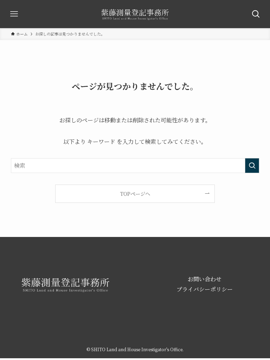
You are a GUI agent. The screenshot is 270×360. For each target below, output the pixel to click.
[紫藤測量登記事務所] (135, 14)
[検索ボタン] (256, 14)
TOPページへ (135, 193)
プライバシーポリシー (204, 289)
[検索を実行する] (252, 165)
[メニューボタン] (14, 14)
